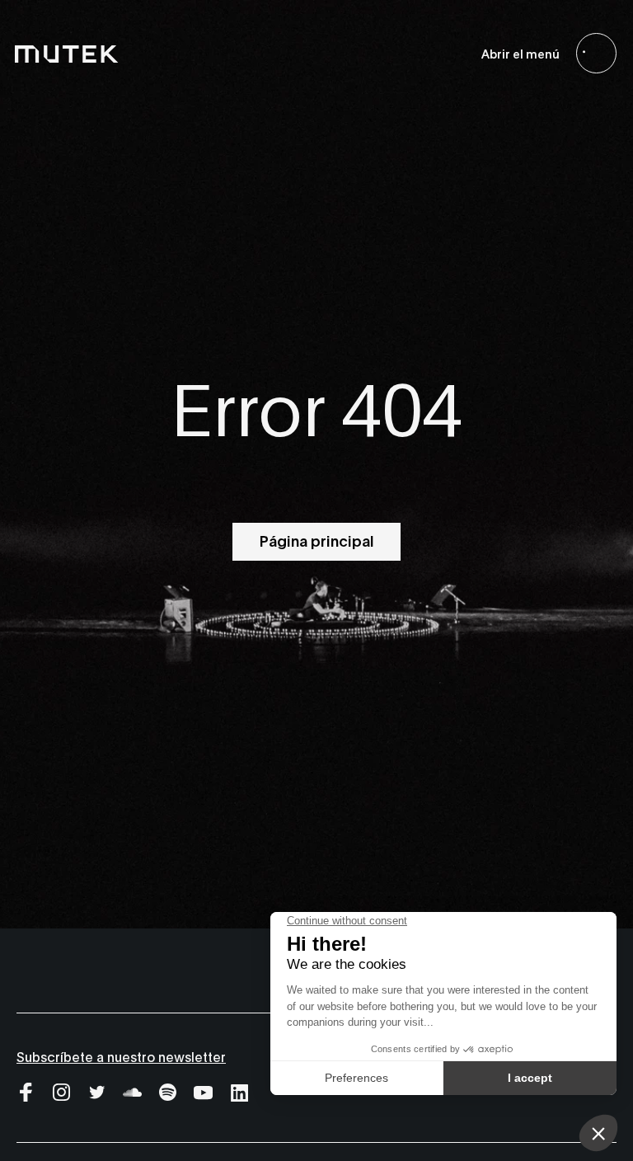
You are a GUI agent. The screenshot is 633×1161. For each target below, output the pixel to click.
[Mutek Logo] (67, 53)
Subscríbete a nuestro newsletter (121, 1056)
